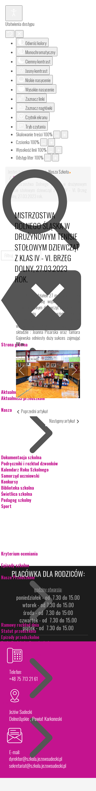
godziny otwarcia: (48, 589)
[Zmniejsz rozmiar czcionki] (43, 142)
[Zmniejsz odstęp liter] (47, 158)
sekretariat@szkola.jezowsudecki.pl (37, 765)
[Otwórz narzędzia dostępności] (13, 13)
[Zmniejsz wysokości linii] (50, 150)
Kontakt (8, 773)
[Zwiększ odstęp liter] (55, 158)
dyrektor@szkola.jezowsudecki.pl (35, 758)
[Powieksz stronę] (64, 134)
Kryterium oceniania (19, 553)
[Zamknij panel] (19, 34)
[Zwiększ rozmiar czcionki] (51, 142)
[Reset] (9, 34)
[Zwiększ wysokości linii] (58, 150)
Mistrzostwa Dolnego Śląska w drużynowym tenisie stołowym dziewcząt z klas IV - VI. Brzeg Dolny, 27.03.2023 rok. (47, 247)
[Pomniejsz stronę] (56, 134)
